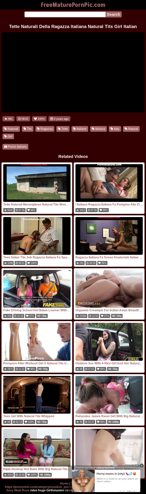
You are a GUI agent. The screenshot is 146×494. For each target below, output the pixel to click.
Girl (9, 136)
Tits (29, 128)
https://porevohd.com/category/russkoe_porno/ (39, 487)
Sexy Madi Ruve (17, 490)
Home (64, 483)
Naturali (12, 128)
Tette (64, 128)
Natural (132, 128)
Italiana (99, 128)
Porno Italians (17, 146)
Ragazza (46, 128)
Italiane (81, 128)
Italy (116, 128)
